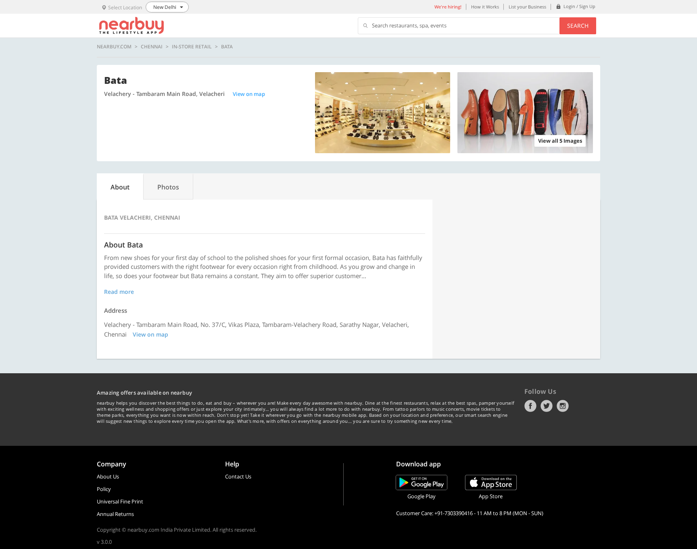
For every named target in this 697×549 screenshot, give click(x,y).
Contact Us (238, 476)
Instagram (563, 406)
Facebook (530, 406)
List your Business (527, 7)
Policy (104, 489)
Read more (119, 291)
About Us (108, 476)
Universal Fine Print (120, 501)
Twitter (546, 406)
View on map (249, 94)
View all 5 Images (560, 140)
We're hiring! (447, 7)
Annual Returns (115, 514)
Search (577, 25)
